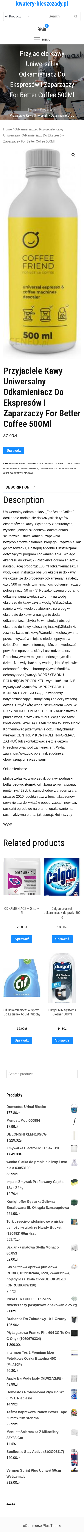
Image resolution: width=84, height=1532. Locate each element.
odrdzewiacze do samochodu (58, 468)
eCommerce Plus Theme (42, 1525)
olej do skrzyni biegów (18, 473)
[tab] (19, 487)
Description (18, 487)
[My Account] (40, 29)
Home (7, 129)
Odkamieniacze (25, 129)
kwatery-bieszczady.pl (42, 3)
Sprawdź (14, 450)
